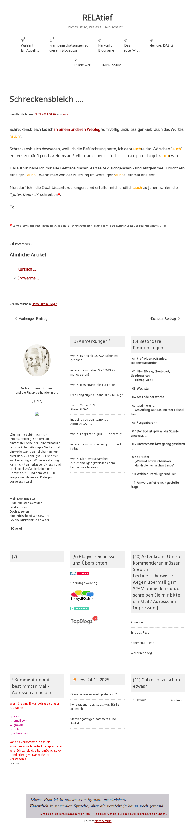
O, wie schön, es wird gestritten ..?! (93, 694)
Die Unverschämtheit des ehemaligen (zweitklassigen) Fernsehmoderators (92, 463)
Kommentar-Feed (142, 643)
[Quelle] (37, 401)
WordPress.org (141, 653)
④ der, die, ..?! (162, 45)
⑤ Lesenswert (83, 62)
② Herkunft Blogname (106, 45)
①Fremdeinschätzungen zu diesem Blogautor (68, 44)
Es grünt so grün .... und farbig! (101, 434)
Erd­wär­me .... (28, 278)
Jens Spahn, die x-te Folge (97, 385)
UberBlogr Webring (83, 583)
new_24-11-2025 (93, 679)
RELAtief (97, 17)
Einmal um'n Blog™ (44, 304)
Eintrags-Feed (140, 632)
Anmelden (138, 622)
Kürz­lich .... (26, 269)
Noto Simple (103, 821)
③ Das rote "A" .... (132, 45)
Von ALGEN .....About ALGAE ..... (84, 407)
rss (12, 763)
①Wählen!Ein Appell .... (30, 44)
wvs (65, 114)
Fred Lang (77, 395)
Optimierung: (157, 410)
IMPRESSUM (111, 64)
